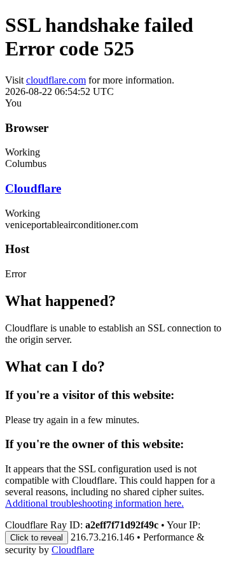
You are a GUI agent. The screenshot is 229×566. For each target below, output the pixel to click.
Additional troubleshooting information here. (94, 503)
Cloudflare (33, 188)
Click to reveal (36, 537)
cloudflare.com (56, 80)
